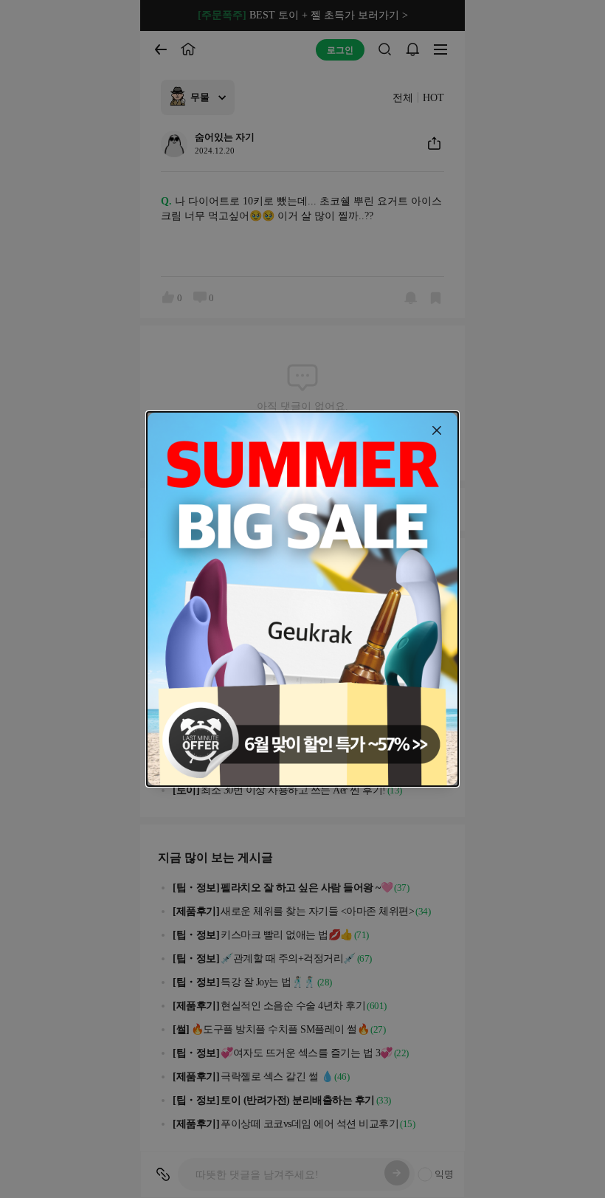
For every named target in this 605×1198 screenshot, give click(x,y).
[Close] (437, 430)
